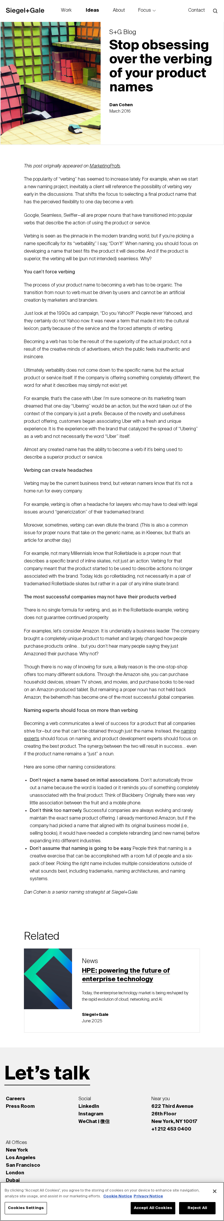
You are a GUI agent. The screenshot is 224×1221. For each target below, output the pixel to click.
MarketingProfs (105, 166)
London (15, 1173)
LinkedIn (88, 1106)
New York (17, 1150)
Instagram (90, 1114)
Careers (15, 1099)
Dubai (13, 1180)
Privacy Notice (148, 1196)
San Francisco (23, 1165)
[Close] (214, 1191)
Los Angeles (21, 1158)
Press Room (20, 1106)
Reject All (197, 1208)
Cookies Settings (26, 1208)
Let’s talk (47, 1074)
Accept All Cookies (153, 1208)
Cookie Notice (117, 1196)
